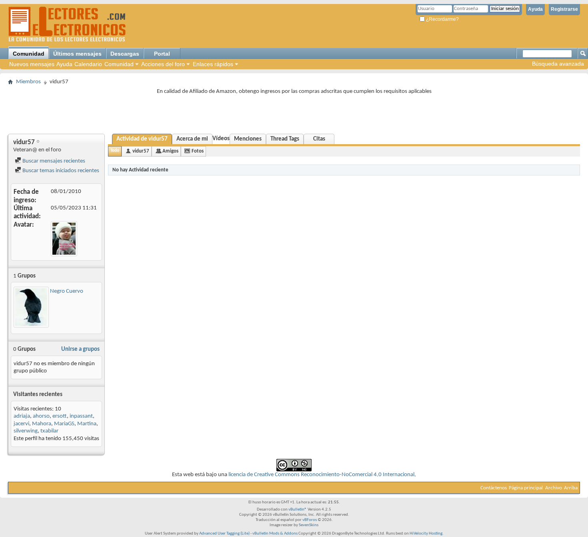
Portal (162, 53)
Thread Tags (284, 139)
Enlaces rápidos (213, 64)
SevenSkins (308, 525)
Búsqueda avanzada (558, 63)
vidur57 (140, 151)
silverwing (26, 431)
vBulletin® (297, 509)
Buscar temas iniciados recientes (60, 171)
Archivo (553, 488)
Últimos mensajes (77, 53)
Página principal (526, 488)
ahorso (41, 416)
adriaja (22, 416)
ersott (59, 416)
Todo (114, 151)
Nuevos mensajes (31, 64)
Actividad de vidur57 (142, 139)
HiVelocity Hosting (426, 533)
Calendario (88, 64)
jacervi (21, 424)
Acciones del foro (163, 64)
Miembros (28, 82)
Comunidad (28, 53)
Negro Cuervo (66, 291)
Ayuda (535, 9)
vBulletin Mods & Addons (275, 533)
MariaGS (64, 424)
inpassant (81, 416)
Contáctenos (493, 488)
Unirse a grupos (80, 349)
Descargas (124, 53)
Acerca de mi (192, 139)
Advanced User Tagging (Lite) (224, 533)
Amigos (170, 151)
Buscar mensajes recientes (53, 161)
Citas (319, 139)
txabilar (49, 431)
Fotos (198, 151)
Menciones (248, 139)
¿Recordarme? (442, 19)
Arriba (571, 488)
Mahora (41, 424)
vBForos (309, 520)
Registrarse (564, 9)
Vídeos (221, 139)
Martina (86, 424)
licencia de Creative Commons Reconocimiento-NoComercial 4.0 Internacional (321, 475)
